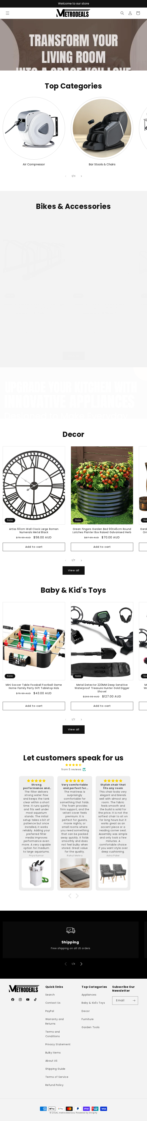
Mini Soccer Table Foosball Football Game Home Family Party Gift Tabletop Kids (34, 686)
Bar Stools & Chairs (102, 164)
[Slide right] (81, 176)
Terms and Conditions (52, 1034)
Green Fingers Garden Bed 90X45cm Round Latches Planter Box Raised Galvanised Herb (102, 530)
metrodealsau (67, 1112)
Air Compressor (34, 164)
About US (51, 1061)
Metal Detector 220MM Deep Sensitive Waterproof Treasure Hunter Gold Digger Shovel (102, 688)
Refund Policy (54, 1085)
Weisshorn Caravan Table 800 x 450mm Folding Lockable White (102, 306)
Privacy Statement (58, 1044)
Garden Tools (90, 1027)
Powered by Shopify (87, 1112)
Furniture (88, 1019)
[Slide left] (66, 176)
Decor (86, 1011)
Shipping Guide (55, 1069)
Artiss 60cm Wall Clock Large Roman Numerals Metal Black (33, 530)
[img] (73, 765)
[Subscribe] (134, 1000)
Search (50, 994)
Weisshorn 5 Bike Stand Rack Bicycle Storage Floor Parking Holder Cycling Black (34, 306)
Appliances (89, 994)
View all (73, 356)
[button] (7, 13)
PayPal (49, 1011)
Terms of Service (56, 1077)
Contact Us (53, 1003)
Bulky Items (53, 1052)
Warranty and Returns (54, 1021)
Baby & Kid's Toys (93, 1003)
